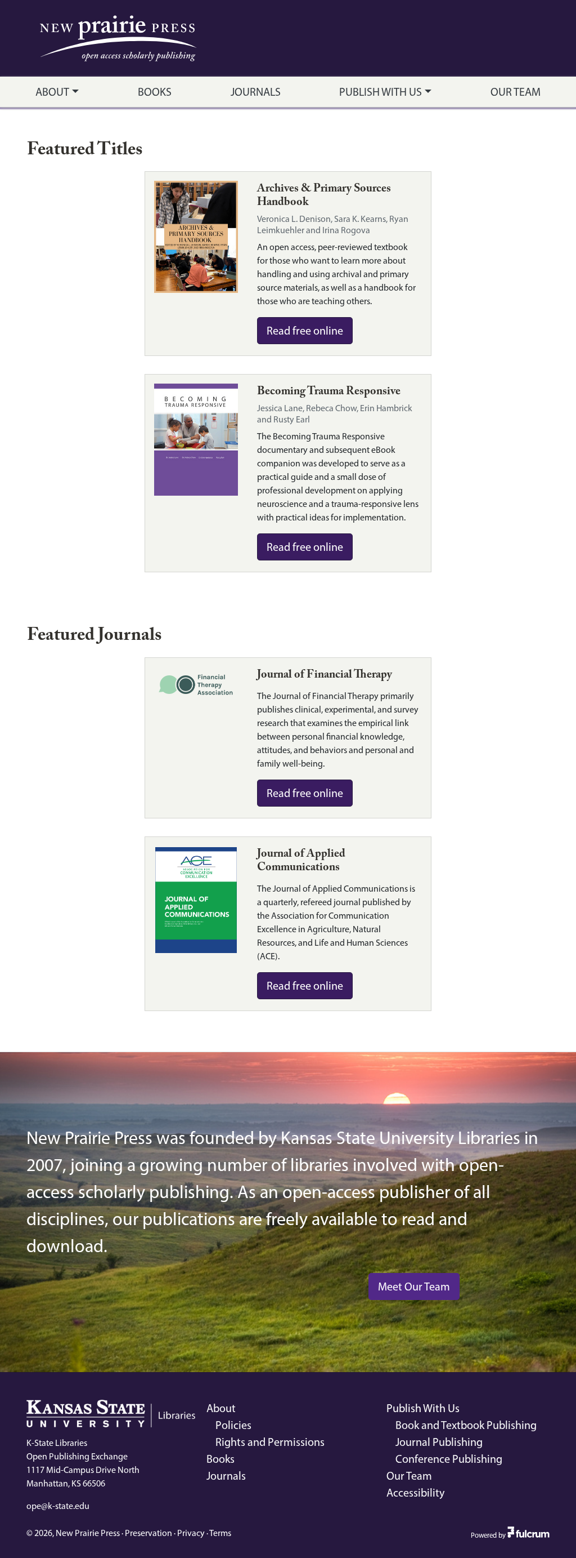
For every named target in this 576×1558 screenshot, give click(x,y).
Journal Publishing (439, 1442)
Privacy (191, 1533)
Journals (256, 92)
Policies (233, 1425)
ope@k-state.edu (57, 1506)
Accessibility (415, 1492)
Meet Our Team (414, 1286)
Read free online (305, 330)
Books (155, 92)
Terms (220, 1533)
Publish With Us (380, 92)
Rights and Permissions (270, 1442)
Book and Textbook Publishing (466, 1425)
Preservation (148, 1533)
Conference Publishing (448, 1459)
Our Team (515, 92)
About (52, 92)
